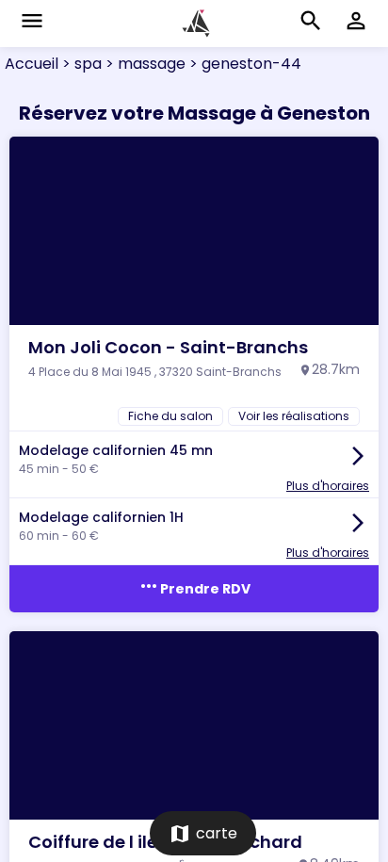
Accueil (31, 63)
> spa (80, 63)
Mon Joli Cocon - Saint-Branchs (168, 347)
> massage (144, 63)
